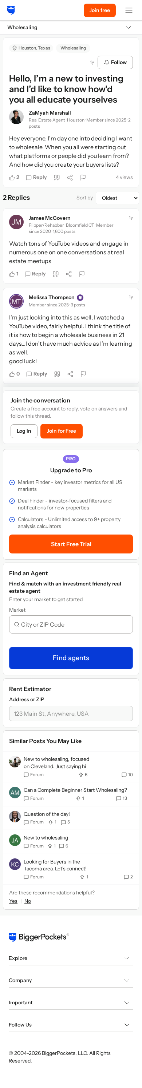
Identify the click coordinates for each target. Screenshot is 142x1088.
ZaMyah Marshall (50, 113)
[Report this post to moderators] (83, 177)
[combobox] (74, 624)
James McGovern (50, 218)
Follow (119, 62)
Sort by (84, 197)
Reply (40, 177)
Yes (13, 901)
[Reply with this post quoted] (57, 177)
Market (17, 610)
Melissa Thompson (52, 297)
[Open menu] (129, 10)
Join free (100, 10)
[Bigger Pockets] (11, 10)
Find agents (71, 658)
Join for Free (61, 431)
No (27, 901)
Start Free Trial (71, 544)
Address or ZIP (26, 699)
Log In (24, 431)
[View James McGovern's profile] (16, 222)
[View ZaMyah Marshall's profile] (16, 117)
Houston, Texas (34, 48)
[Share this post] (70, 177)
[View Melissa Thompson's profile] (16, 301)
